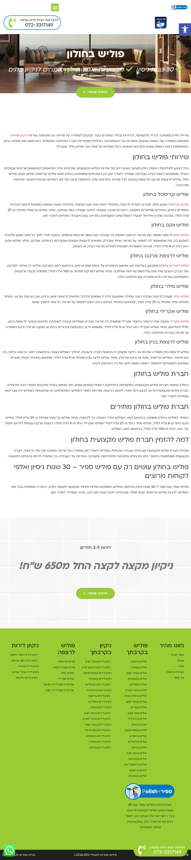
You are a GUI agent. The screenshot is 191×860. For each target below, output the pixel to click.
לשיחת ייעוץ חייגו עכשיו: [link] (167, 847)
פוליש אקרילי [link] (179, 321)
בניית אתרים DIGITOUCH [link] (18, 855)
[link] (185, 29)
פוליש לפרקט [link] (179, 265)
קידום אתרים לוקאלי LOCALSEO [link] (95, 855)
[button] (55, 7)
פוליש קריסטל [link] (178, 204)
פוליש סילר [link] (181, 296)
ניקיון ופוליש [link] (18, 135)
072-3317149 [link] (39, 25)
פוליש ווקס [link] (181, 235)
